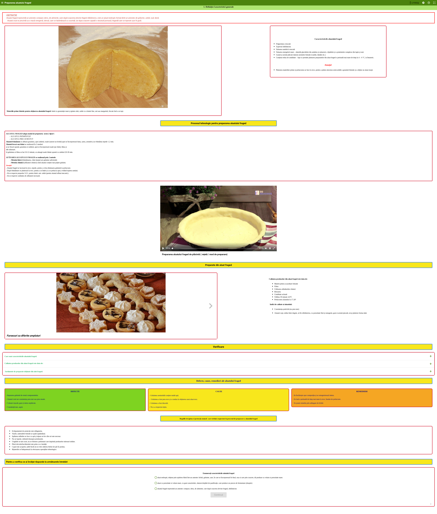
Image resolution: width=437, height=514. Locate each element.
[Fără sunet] (266, 248)
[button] (218, 356)
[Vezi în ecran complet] (274, 248)
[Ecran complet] (434, 2)
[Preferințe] (423, 2)
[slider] (215, 248)
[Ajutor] (429, 2)
